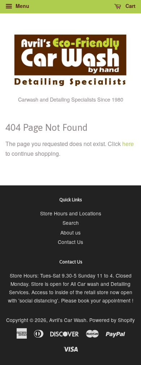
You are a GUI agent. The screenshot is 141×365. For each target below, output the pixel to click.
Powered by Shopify (112, 319)
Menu (21, 5)
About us (70, 232)
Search (71, 222)
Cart (130, 5)
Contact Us (70, 241)
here (128, 143)
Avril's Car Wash (67, 319)
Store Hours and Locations (70, 213)
